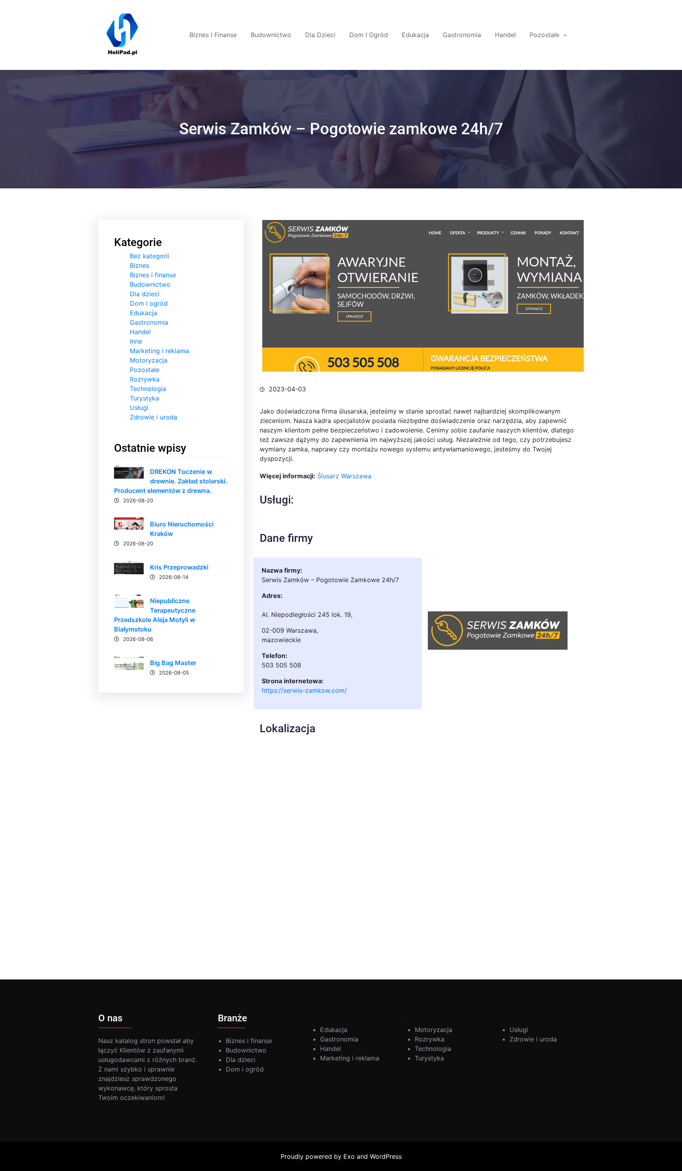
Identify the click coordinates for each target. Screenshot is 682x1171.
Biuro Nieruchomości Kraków (182, 529)
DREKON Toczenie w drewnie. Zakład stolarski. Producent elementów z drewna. (170, 481)
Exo (349, 1156)
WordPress (386, 1156)
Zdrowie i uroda (153, 417)
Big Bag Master (173, 663)
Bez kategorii (149, 256)
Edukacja (143, 313)
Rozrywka (144, 379)
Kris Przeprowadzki (179, 567)
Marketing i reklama (159, 351)
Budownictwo (150, 284)
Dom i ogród (149, 303)
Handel (140, 332)
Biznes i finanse (153, 275)
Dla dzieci (144, 294)
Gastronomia (149, 322)
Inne (136, 341)
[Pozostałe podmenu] (565, 35)
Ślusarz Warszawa (344, 476)
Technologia (148, 389)
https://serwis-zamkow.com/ (304, 690)
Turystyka (144, 398)
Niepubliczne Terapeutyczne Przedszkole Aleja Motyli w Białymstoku (154, 615)
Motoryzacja (148, 360)
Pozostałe (144, 370)
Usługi (139, 408)
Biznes (139, 265)
